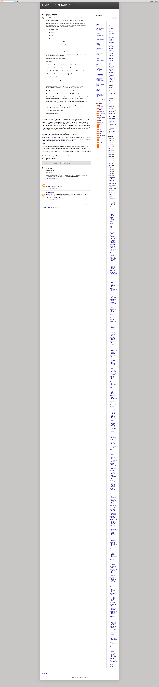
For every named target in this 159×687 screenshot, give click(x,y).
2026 (110, 138)
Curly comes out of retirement (113, 436)
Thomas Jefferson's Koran (113, 644)
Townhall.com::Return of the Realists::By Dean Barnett (113, 572)
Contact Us (98, 12)
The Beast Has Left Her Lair (112, 338)
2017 (110, 156)
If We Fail (112, 329)
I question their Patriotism (113, 346)
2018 (110, 154)
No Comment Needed (113, 473)
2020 (110, 150)
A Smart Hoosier (112, 517)
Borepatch (98, 51)
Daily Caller (111, 37)
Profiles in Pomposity (113, 207)
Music (110, 108)
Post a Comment (48, 202)
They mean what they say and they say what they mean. (113, 260)
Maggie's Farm (75, 139)
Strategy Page (112, 72)
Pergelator (98, 57)
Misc (110, 105)
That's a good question (113, 315)
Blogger (85, 677)
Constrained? (113, 404)
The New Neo (99, 35)
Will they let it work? (113, 356)
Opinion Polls (112, 110)
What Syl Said (113, 244)
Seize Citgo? (113, 505)
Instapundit (111, 51)
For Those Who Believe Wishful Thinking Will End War (112, 597)
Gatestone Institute (111, 44)
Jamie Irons (101, 111)
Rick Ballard (49, 183)
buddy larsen (102, 131)
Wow (111, 387)
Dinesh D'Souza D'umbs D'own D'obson (112, 418)
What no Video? (112, 402)
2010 (110, 169)
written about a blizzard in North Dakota (51, 120)
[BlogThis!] (65, 163)
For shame (112, 433)
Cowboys (112, 389)
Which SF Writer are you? (113, 218)
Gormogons (111, 48)
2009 (110, 171)
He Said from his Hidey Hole (113, 281)
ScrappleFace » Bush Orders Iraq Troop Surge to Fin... (113, 580)
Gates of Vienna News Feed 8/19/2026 (99, 63)
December (112, 177)
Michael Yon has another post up (113, 311)
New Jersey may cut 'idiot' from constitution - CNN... (113, 528)
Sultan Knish (99, 94)
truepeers (101, 144)
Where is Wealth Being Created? (113, 378)
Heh (111, 358)
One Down (112, 360)
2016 (110, 158)
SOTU (111, 278)
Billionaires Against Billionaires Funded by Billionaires (100, 96)
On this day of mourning (113, 630)
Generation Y (112, 46)
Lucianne (111, 53)
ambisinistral (102, 127)
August (112, 188)
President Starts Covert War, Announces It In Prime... (113, 466)
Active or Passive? (113, 353)
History (110, 98)
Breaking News (112, 453)
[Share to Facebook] (68, 163)
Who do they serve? (113, 300)
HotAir (110, 50)
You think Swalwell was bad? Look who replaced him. (100, 38)
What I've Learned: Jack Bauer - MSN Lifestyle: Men (113, 365)
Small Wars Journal (111, 70)
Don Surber (111, 42)
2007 (110, 175)
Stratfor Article (112, 118)
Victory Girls (111, 81)
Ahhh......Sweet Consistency (113, 228)
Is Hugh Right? (112, 233)
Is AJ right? (112, 470)
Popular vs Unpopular (113, 496)
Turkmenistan (112, 128)
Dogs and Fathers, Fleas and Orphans (113, 266)
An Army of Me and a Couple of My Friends (113, 655)
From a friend (113, 238)
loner (100, 137)
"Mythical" (112, 507)
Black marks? (113, 317)
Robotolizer (101, 124)
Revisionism (113, 632)
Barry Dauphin (101, 106)
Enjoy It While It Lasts (113, 326)
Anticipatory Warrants (112, 332)
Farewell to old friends (113, 371)
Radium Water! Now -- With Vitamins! (99, 70)
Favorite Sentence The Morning (113, 477)
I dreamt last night (113, 650)
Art (109, 87)
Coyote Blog (99, 88)
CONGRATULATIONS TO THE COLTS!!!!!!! (113, 295)
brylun (100, 129)
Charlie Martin (100, 109)
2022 (110, 146)
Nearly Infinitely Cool (112, 490)
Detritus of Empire (111, 40)
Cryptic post (111, 90)
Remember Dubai (112, 342)
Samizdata (111, 64)
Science (111, 116)
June (111, 192)
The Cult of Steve (112, 407)
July (111, 190)
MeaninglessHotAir (102, 118)
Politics (110, 111)
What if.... (112, 221)
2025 (110, 140)
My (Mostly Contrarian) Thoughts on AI (99, 90)
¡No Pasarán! (99, 74)
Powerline (111, 60)
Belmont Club (112, 31)
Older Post (88, 205)
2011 (110, 167)
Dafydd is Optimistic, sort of (113, 254)
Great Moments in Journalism (113, 398)
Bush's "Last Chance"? (113, 493)
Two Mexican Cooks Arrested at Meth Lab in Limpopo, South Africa (100, 47)
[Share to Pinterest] (69, 163)
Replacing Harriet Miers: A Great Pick (113, 534)
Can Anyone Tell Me (113, 374)
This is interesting (113, 236)
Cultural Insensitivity (113, 560)
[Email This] (63, 163)
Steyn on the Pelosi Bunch (113, 430)
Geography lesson (112, 549)
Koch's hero (112, 658)
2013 (110, 163)
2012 (110, 165)
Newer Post (45, 205)
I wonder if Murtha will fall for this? (113, 522)
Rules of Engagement (113, 285)
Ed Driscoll (66, 140)
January (112, 202)
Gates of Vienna (100, 60)
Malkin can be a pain (113, 447)
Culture (110, 93)
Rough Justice (113, 519)
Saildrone (98, 58)
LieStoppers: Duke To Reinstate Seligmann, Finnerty (113, 622)
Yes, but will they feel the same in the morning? (113, 545)
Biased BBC (111, 33)
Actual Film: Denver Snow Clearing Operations (113, 424)
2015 (110, 160)
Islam (110, 100)
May (111, 194)
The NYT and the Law (113, 247)
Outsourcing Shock (113, 567)
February (112, 200)
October (112, 183)
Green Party (111, 97)
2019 (110, 152)
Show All (103, 99)
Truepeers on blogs (113, 627)
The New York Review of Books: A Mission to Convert (113, 607)
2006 (110, 664)
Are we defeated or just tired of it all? (113, 290)
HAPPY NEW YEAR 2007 (113, 661)
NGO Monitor (112, 57)
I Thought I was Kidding (112, 392)
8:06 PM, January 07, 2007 (52, 199)
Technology (111, 121)
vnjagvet (101, 147)
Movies (110, 106)
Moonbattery (112, 55)
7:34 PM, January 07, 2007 (52, 188)
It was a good (113, 270)
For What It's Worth (113, 250)
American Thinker (111, 29)
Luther (100, 115)
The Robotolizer (112, 124)
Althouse (111, 27)
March (111, 198)
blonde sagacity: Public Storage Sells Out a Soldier (113, 483)
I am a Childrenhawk (113, 457)
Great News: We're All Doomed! (113, 241)
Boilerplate (112, 319)
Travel (110, 127)
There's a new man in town (113, 323)
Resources (111, 113)
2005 (110, 666)
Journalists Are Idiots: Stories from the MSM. (113, 502)
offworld (101, 142)
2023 (110, 144)
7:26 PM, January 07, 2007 (52, 178)
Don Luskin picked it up (50, 137)
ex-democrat (102, 135)
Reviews (111, 115)
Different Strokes (112, 450)
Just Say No (113, 395)
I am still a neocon (112, 335)
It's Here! (112, 210)
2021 (110, 148)
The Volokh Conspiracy (111, 76)
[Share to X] (66, 163)
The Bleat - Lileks (113, 74)
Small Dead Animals (111, 67)
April (111, 196)
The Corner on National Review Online (113, 613)
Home (67, 205)
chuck (100, 133)
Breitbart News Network (112, 35)
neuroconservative (102, 140)
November (112, 180)
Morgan (100, 120)
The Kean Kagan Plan (113, 349)
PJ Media (111, 58)
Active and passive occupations (113, 383)
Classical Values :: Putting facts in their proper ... (113, 555)
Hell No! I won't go (112, 224)
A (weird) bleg (113, 585)
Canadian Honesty (112, 204)
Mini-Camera (112, 102)
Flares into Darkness (59, 5)
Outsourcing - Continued (113, 563)
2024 (110, 142)
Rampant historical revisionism (113, 443)
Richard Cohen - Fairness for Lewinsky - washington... (113, 637)
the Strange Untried (112, 647)
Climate (110, 89)
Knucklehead (102, 113)
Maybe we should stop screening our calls (113, 274)
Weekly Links (112, 131)
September (112, 185)
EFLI (110, 95)
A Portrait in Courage (112, 617)
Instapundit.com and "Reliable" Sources (113, 411)
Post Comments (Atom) (53, 207)
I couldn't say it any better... (113, 461)
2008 (110, 173)
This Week (112, 602)
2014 (110, 162)
